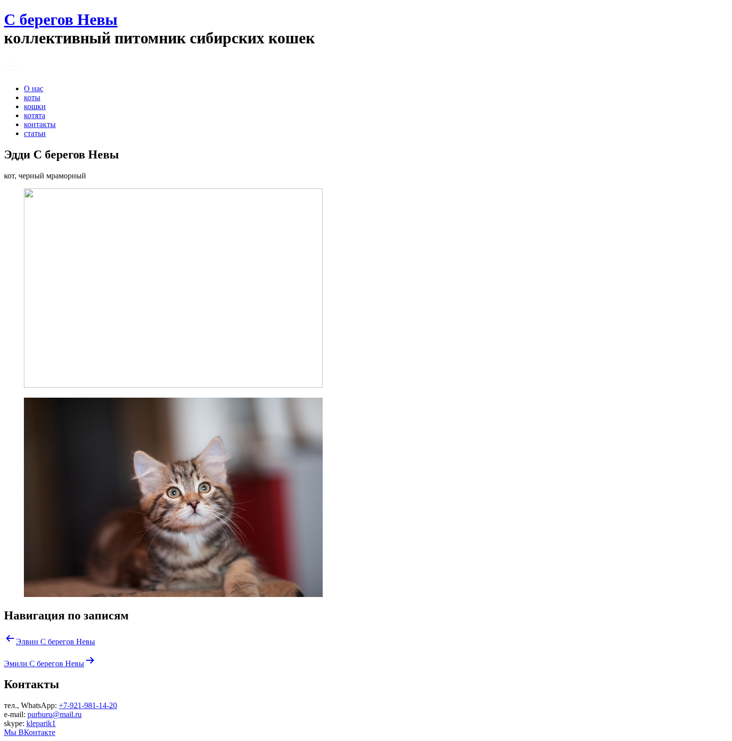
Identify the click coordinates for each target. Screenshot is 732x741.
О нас (33, 88)
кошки (35, 106)
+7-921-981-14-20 (88, 705)
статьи (35, 133)
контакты (40, 124)
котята (34, 115)
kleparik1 (41, 723)
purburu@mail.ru (54, 714)
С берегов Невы (61, 19)
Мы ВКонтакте (29, 732)
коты (32, 97)
